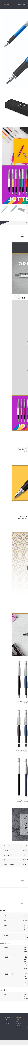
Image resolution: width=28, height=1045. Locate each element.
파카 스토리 (18, 1027)
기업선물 (18, 1025)
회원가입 (6, 1021)
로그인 (6, 1019)
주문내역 (6, 1025)
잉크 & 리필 (18, 1023)
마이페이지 (7, 1023)
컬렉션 (19, 4)
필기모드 (25, 4)
